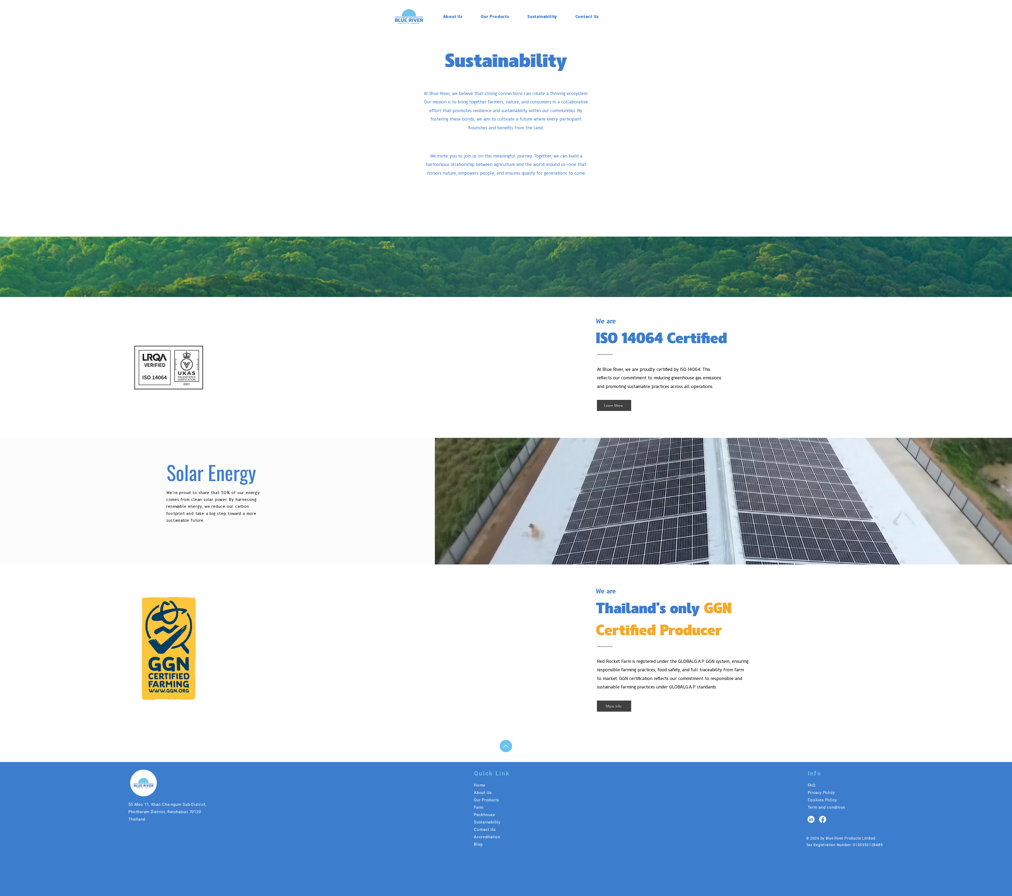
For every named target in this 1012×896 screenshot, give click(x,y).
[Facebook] (822, 819)
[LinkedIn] (811, 819)
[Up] (506, 746)
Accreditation (487, 837)
